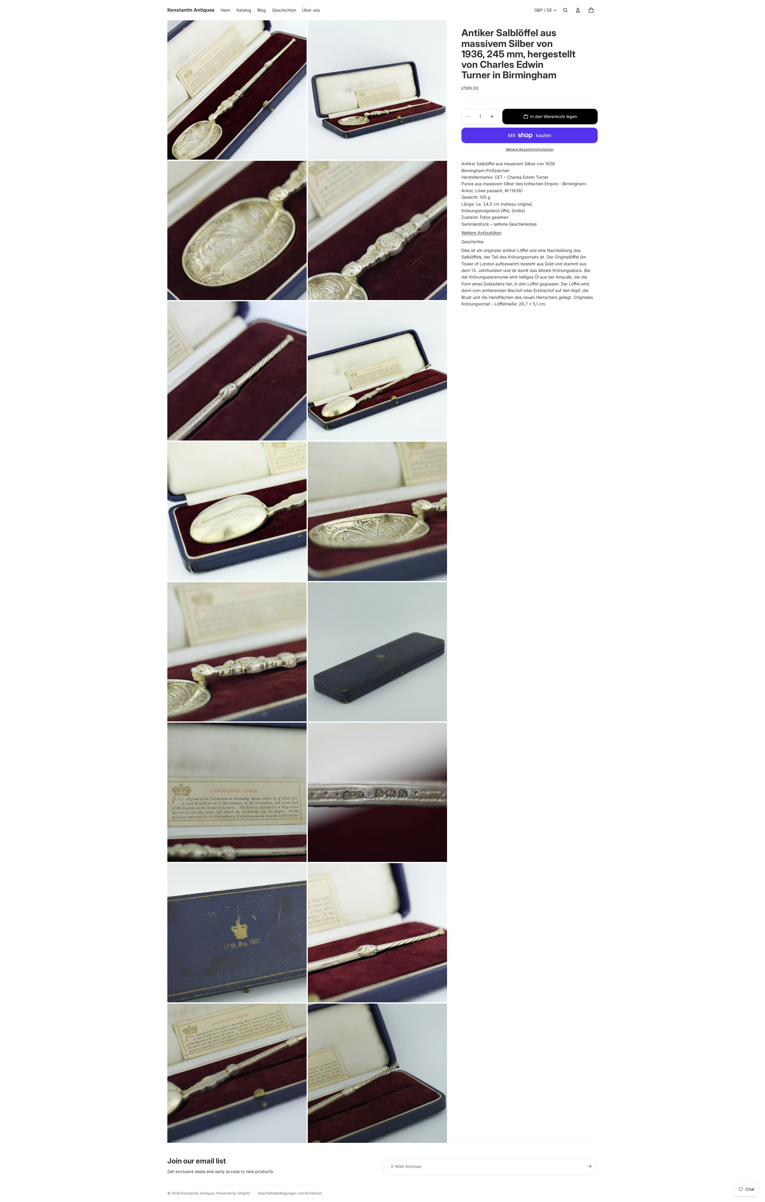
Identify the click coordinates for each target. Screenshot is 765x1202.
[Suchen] (565, 10)
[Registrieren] (589, 1166)
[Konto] (578, 10)
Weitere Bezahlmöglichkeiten (530, 149)
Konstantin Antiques (198, 1193)
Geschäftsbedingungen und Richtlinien (290, 1193)
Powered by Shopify (233, 1193)
